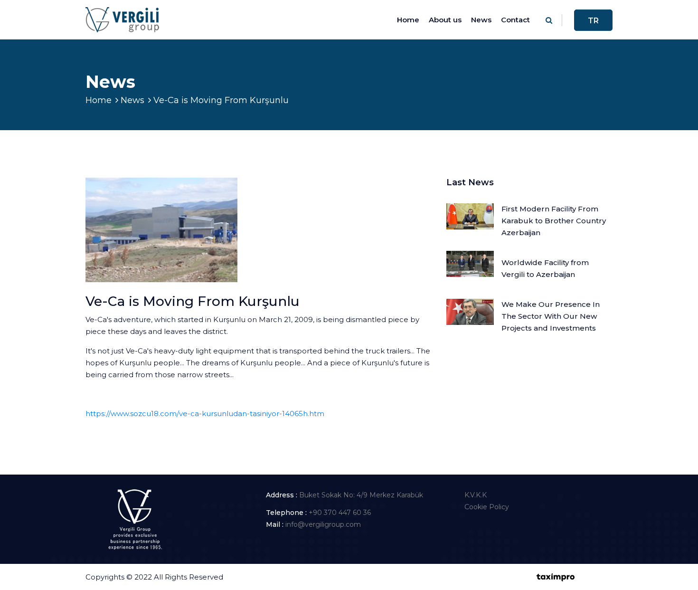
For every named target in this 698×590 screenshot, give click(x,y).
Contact (515, 19)
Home (408, 19)
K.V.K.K (475, 495)
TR (593, 20)
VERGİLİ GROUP (254, 576)
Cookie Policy (486, 507)
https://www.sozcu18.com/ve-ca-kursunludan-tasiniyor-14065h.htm (204, 413)
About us (445, 19)
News (481, 19)
